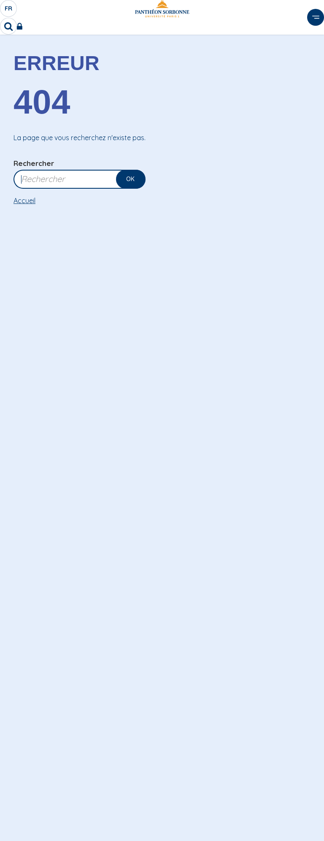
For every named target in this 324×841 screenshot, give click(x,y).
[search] (8, 26)
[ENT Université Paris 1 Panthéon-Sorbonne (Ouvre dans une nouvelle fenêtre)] (21, 26)
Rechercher (34, 163)
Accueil (24, 200)
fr (9, 10)
